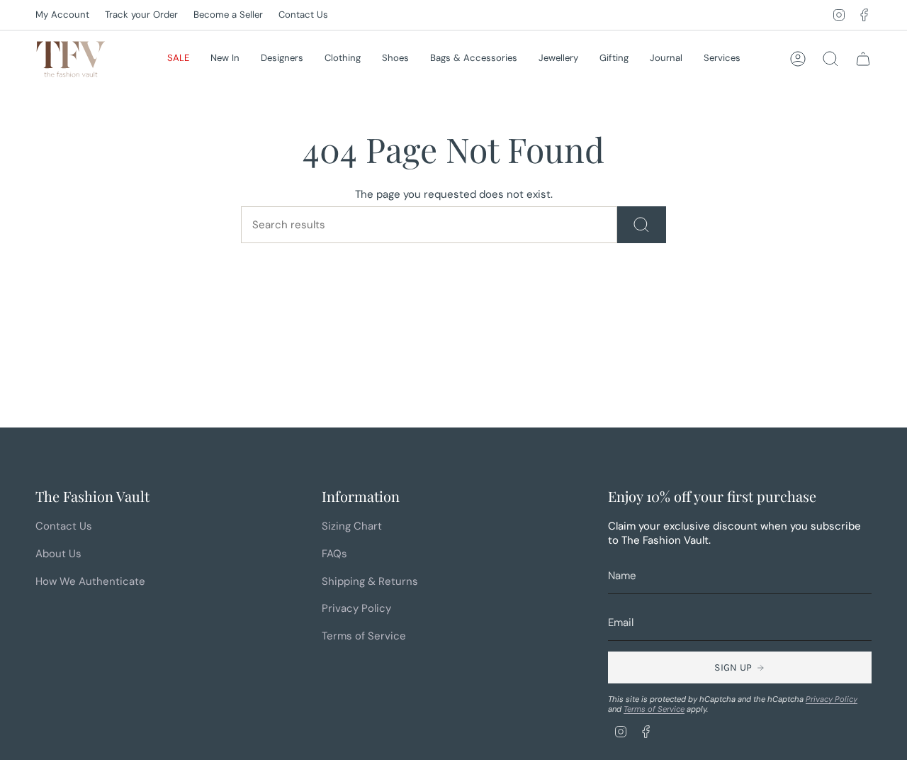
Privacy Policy (356, 608)
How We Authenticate (90, 581)
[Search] (641, 224)
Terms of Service (364, 636)
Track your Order (141, 15)
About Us (58, 554)
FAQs (334, 554)
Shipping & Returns (370, 581)
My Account (62, 15)
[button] (178, 58)
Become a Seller (228, 15)
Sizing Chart (352, 526)
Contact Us (303, 15)
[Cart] (863, 59)
